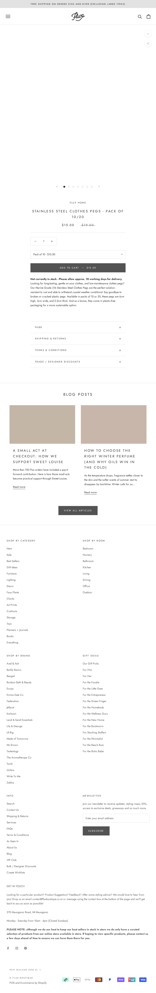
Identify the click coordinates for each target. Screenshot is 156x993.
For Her (87, 676)
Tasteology (12, 751)
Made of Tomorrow (17, 739)
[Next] (99, 186)
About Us (12, 847)
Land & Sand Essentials (20, 720)
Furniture (12, 573)
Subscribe (96, 831)
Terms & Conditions (51, 350)
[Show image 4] (78, 187)
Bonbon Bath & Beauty (19, 682)
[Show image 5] (83, 187)
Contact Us (13, 810)
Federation (13, 701)
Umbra (10, 770)
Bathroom (88, 561)
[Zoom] (148, 34)
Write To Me (13, 776)
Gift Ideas (12, 567)
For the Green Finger (94, 701)
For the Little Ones (93, 688)
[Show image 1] (64, 187)
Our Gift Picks (91, 663)
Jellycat (10, 707)
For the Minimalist (93, 739)
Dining (86, 580)
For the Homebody (93, 707)
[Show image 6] (87, 187)
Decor (10, 586)
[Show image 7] (92, 187)
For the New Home (93, 720)
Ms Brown (12, 745)
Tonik (10, 764)
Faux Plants (13, 592)
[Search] (140, 16)
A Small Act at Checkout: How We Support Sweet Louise (38, 456)
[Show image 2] (69, 187)
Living (86, 573)
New (9, 548)
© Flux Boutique (21, 977)
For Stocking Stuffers (94, 732)
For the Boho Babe (93, 751)
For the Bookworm (93, 726)
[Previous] (56, 186)
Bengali (11, 676)
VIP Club (12, 860)
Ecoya (10, 688)
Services (11, 822)
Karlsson (11, 714)
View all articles (78, 510)
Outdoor (87, 592)
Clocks (10, 599)
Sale (9, 555)
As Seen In (12, 841)
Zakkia (10, 782)
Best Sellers (13, 561)
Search (10, 803)
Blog (9, 854)
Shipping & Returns (50, 338)
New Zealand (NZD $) (24, 969)
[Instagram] (16, 948)
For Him (87, 670)
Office (86, 586)
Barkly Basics (14, 670)
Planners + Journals (17, 630)
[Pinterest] (25, 948)
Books (10, 636)
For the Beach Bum (93, 745)
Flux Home (78, 202)
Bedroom (88, 548)
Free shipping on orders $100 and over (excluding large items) (78, 4)
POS (12, 983)
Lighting (11, 580)
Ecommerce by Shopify (33, 983)
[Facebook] (8, 948)
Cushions (12, 611)
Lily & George (14, 726)
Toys (9, 624)
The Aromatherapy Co (19, 757)
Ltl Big (10, 732)
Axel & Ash (13, 663)
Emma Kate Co (15, 695)
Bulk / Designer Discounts (21, 866)
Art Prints (12, 605)
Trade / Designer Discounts (57, 361)
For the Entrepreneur (94, 695)
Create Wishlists (16, 872)
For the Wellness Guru (95, 714)
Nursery (87, 555)
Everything (12, 642)
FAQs (38, 327)
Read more (19, 487)
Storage (11, 617)
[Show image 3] (73, 187)
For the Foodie (91, 682)
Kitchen (87, 567)
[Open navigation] (8, 16)
